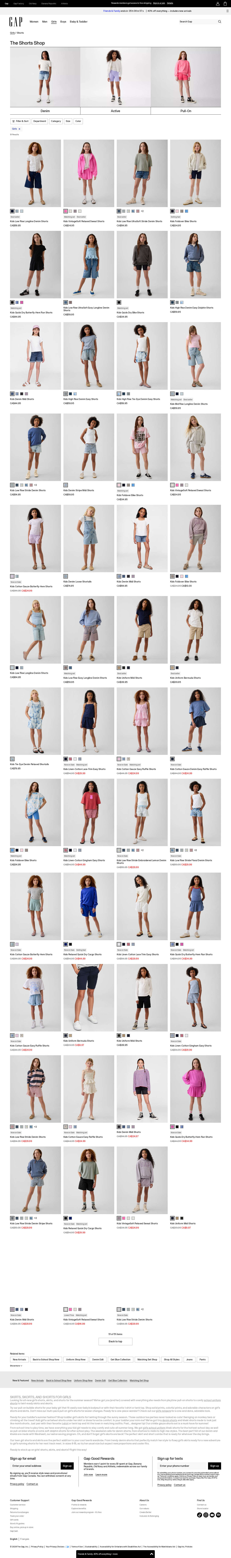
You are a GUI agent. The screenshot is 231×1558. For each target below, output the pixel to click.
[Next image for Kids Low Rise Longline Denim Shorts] (57, 173)
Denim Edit (98, 1359)
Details (170, 3)
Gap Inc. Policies (185, 1547)
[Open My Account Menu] (217, 3)
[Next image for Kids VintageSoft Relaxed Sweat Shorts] (110, 173)
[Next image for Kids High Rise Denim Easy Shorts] (110, 355)
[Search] (220, 21)
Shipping (14, 1508)
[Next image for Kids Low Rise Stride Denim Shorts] (57, 447)
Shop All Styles (171, 1359)
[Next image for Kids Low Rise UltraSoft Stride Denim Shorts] (163, 173)
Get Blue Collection (121, 1359)
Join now (88, 1474)
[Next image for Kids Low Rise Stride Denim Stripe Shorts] (57, 1180)
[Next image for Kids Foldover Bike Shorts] (217, 173)
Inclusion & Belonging (149, 1516)
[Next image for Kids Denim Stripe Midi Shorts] (110, 447)
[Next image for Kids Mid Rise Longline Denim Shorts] (217, 355)
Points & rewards (79, 1505)
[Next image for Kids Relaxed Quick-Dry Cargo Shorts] (110, 906)
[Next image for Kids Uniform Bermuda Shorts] (217, 629)
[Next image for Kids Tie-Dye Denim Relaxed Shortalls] (57, 721)
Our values (144, 1508)
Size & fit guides (17, 1523)
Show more (15, 1366)
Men (44, 21)
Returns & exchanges (19, 1512)
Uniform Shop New (75, 1359)
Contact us (32, 1484)
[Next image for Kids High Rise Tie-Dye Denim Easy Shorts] (163, 355)
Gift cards (14, 1520)
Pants (203, 1359)
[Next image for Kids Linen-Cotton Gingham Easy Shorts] (110, 812)
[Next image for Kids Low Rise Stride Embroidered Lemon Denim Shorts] (163, 812)
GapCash (14, 1531)
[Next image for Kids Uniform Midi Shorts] (163, 629)
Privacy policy (17, 1484)
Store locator (202, 1508)
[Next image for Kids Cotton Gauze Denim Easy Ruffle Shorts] (217, 721)
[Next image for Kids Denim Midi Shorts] (57, 355)
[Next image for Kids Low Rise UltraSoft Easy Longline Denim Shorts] (110, 264)
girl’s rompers (163, 1410)
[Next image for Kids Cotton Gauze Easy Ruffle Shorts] (163, 721)
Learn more (101, 1474)
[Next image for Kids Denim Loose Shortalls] (110, 538)
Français (24, 1539)
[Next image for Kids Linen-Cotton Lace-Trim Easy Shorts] (110, 721)
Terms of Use (77, 1547)
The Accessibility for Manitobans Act (159, 1547)
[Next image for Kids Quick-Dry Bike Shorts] (163, 264)
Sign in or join (159, 3)
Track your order (17, 1516)
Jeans (189, 1359)
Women (34, 21)
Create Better (145, 1512)
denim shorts (169, 1420)
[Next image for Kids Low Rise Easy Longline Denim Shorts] (110, 629)
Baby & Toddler (78, 21)
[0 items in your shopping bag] (225, 3)
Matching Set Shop (147, 1359)
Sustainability (91, 1547)
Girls (54, 21)
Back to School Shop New (46, 1359)
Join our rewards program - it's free (87, 1512)
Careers (143, 1505)
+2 (142, 211)
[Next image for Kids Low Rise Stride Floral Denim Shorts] (217, 812)
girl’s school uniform (154, 1427)
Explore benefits (79, 1508)
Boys (63, 21)
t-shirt (65, 1423)
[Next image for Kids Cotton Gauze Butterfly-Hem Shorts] (57, 538)
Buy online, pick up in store (21, 1527)
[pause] (227, 11)
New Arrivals (19, 1359)
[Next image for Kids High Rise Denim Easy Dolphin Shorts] (217, 264)
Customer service (17, 1505)
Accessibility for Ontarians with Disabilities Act (120, 1547)
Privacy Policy (37, 1547)
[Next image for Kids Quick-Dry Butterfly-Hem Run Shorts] (57, 264)
